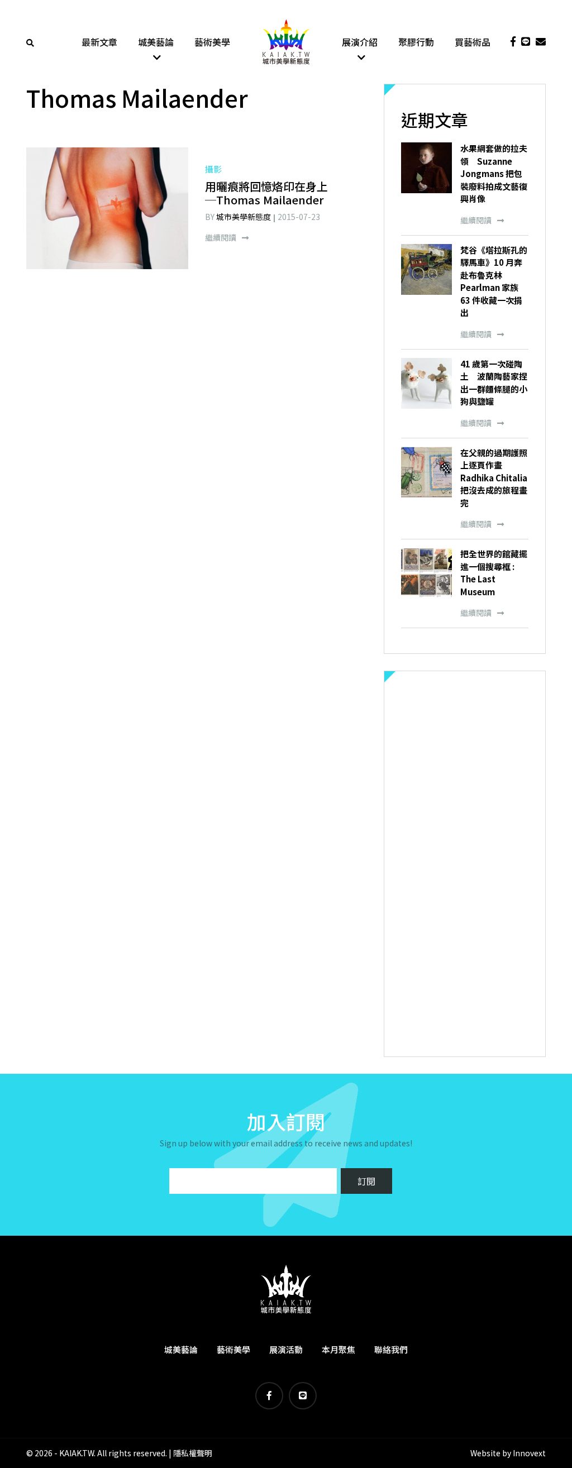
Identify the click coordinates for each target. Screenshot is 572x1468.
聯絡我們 (391, 1349)
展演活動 (286, 1349)
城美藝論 (156, 42)
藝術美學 (212, 42)
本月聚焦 (338, 1349)
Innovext (529, 1453)
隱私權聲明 (192, 1453)
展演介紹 (360, 42)
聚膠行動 (416, 42)
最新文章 (99, 42)
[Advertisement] (464, 863)
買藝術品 (472, 42)
